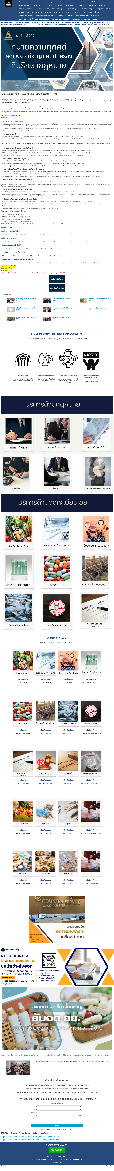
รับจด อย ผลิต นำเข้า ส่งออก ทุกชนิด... (62, 318)
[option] (57, 532)
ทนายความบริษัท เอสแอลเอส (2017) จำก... (99, 300)
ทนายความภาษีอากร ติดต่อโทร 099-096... (26, 318)
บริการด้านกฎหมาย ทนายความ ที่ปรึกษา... (25, 309)
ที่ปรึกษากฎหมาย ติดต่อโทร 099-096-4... (26, 300)
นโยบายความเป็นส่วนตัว (65, 1129)
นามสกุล (35, 1109)
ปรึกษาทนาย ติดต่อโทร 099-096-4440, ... (62, 300)
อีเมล (36, 1115)
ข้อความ (35, 1118)
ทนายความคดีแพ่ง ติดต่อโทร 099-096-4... (98, 309)
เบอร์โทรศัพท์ (34, 1112)
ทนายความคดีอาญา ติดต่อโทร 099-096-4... (63, 309)
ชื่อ (36, 1106)
